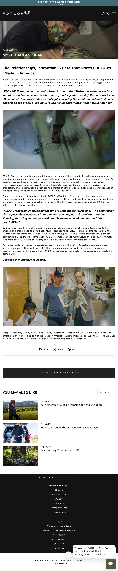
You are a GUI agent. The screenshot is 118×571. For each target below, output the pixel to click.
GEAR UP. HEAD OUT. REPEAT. (58, 478)
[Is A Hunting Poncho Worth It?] (20, 456)
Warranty (59, 499)
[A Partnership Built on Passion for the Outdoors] (20, 410)
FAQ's (59, 521)
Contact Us (59, 544)
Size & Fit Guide (59, 494)
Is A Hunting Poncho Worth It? (60, 450)
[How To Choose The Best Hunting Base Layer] (20, 433)
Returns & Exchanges (59, 485)
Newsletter (59, 548)
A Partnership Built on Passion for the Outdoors (72, 404)
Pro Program (59, 535)
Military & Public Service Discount (59, 530)
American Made (59, 539)
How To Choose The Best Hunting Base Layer (70, 427)
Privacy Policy (59, 503)
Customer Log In (59, 512)
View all (106, 393)
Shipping (59, 490)
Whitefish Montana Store (59, 526)
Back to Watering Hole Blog (61, 373)
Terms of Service (59, 508)
